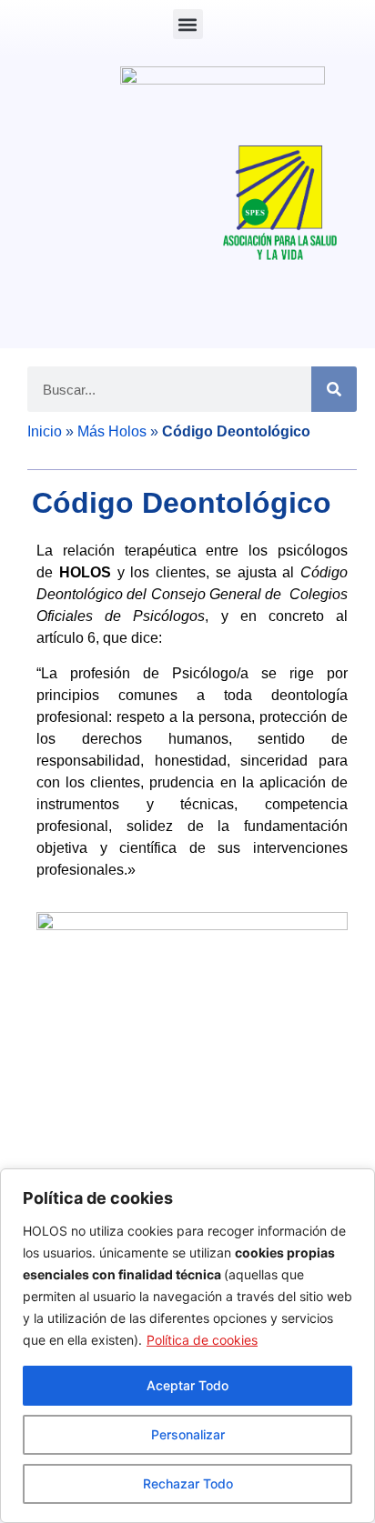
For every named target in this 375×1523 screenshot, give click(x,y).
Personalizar (188, 1434)
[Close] (356, 1184)
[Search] (334, 389)
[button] (188, 24)
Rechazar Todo (188, 1483)
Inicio (44, 431)
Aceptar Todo (187, 1385)
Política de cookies (202, 1340)
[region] (187, 1345)
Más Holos (112, 431)
